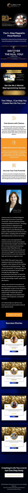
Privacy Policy (16, 487)
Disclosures (10, 489)
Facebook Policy (17, 489)
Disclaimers (21, 487)
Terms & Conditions (7, 487)
